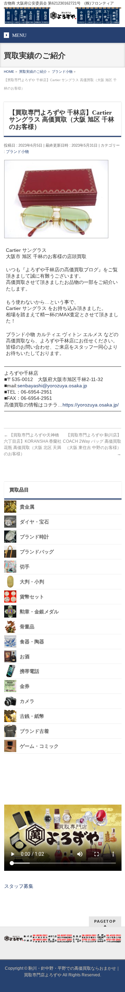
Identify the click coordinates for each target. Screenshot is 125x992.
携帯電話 (29, 671)
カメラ (27, 701)
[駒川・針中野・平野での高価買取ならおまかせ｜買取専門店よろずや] (62, 15)
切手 (25, 566)
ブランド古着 (34, 731)
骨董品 (27, 626)
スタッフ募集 (18, 886)
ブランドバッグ (37, 552)
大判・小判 (32, 581)
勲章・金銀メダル (39, 611)
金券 (25, 686)
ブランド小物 (17, 151)
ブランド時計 (34, 537)
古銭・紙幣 (32, 716)
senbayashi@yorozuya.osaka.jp (52, 385)
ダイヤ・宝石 (34, 522)
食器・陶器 (32, 641)
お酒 (25, 656)
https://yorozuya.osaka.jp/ (90, 405)
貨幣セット (32, 596)
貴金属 (27, 507)
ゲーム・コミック (39, 746)
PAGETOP (105, 921)
